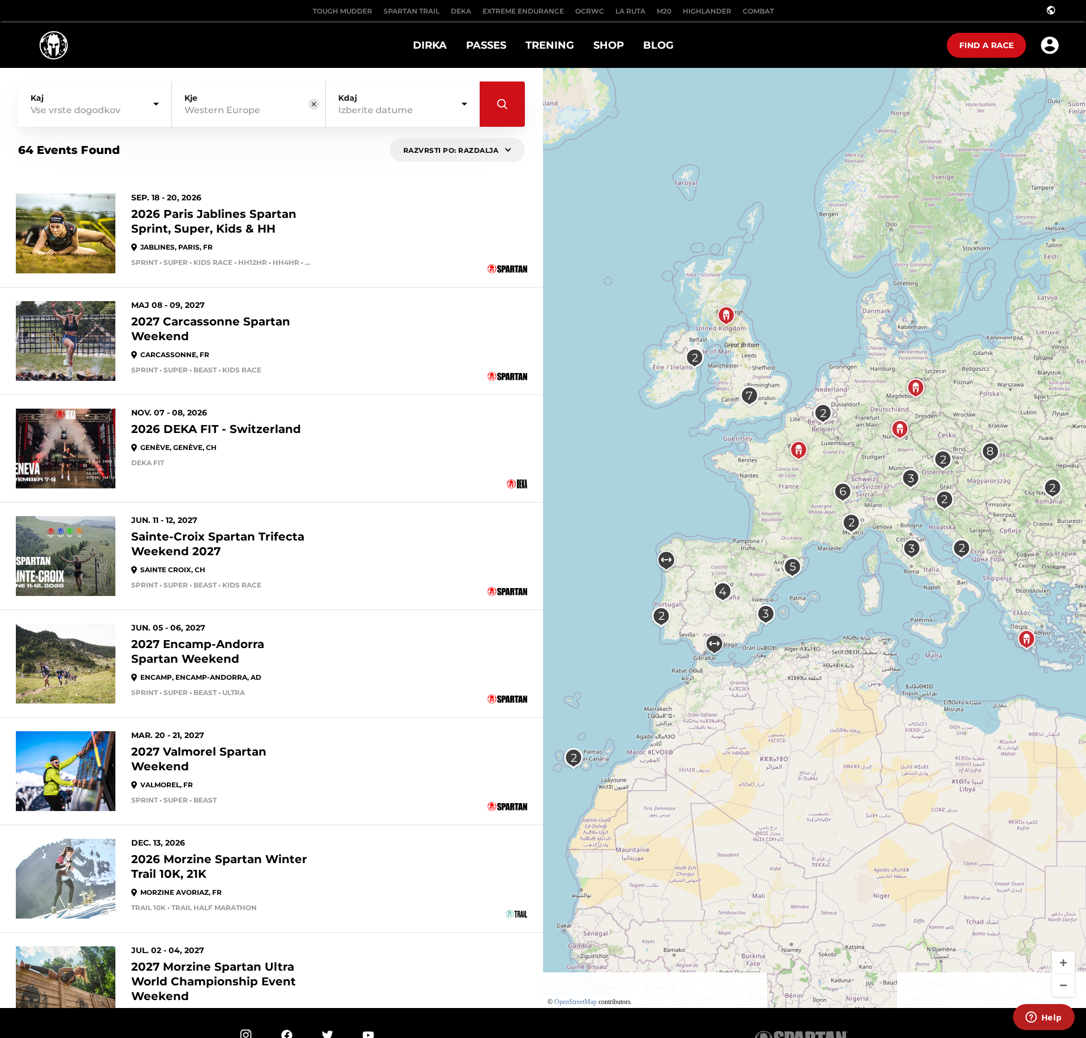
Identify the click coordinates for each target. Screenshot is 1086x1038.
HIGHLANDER (707, 11)
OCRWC (589, 11)
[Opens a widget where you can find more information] (1043, 1018)
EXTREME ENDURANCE (523, 11)
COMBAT (758, 11)
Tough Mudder (342, 11)
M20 (664, 11)
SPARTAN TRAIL (411, 11)
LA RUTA (630, 11)
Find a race (986, 45)
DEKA (461, 11)
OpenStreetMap (575, 1002)
